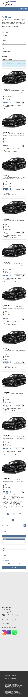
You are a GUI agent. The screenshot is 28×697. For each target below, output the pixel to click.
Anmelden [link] (14, 567)
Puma (5, 541)
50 (13, 513)
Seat (4, 553)
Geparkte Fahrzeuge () (15, 564)
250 (20, 513)
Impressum (8, 677)
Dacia (4, 533)
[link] (23, 102)
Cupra (4, 531)
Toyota (4, 558)
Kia (4, 548)
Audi (4, 529)
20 (10, 513)
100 (16, 513)
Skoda (4, 555)
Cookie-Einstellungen (10, 678)
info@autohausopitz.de (12, 615)
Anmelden (8, 675)
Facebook (14, 675)
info (3, 14)
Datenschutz (15, 677)
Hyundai (5, 546)
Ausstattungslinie (6, 51)
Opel (4, 550)
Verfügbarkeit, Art (6, 30)
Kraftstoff (4, 35)
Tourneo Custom (7, 542)
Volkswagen (6, 560)
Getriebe (4, 40)
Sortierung (4, 56)
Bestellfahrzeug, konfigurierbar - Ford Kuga (14, 483)
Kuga (5, 539)
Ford (4, 536)
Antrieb (4, 46)
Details (18, 102)
